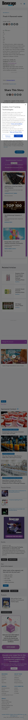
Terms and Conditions (16, 124)
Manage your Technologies (7, 136)
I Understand (18, 135)
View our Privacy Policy (16, 132)
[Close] (25, 104)
